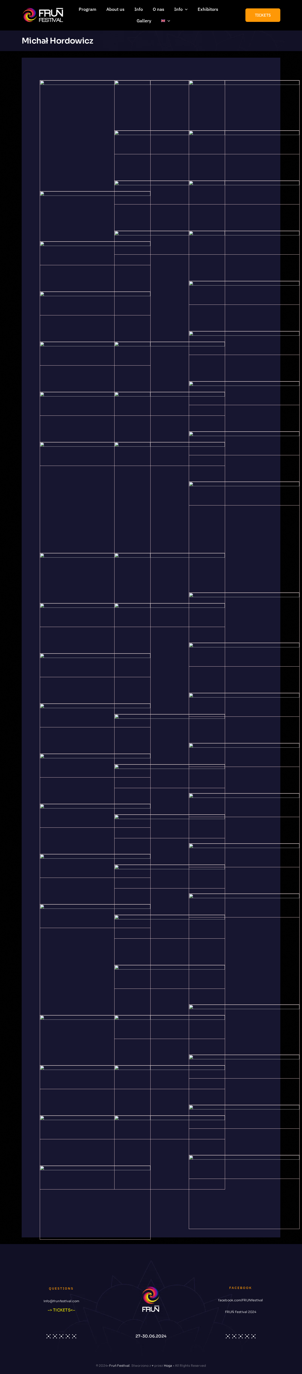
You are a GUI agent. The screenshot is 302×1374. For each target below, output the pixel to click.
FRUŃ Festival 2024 (240, 1312)
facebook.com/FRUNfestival (240, 1300)
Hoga (168, 1366)
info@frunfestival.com (61, 1301)
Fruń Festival (119, 1366)
